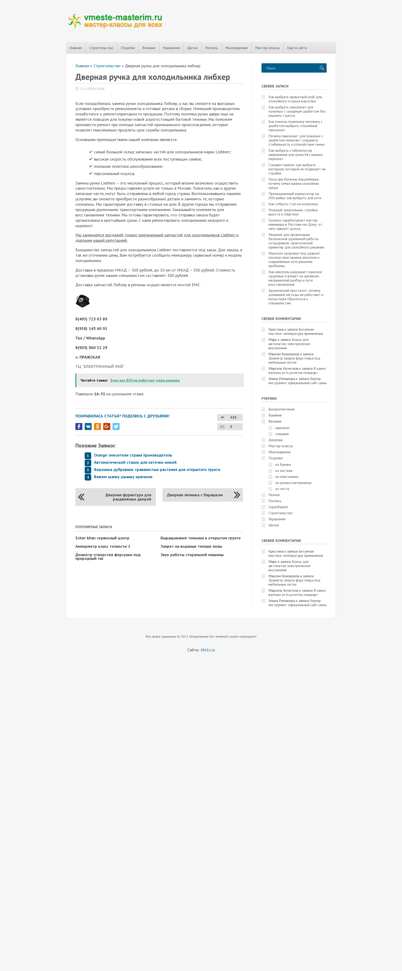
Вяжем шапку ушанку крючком (123, 476)
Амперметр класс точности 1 (102, 546)
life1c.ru (208, 649)
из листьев (283, 470)
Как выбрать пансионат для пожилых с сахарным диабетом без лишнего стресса (297, 111)
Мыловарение (236, 47)
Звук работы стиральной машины (192, 554)
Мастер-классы (267, 47)
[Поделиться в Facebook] (78, 426)
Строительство (101, 47)
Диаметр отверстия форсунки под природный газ (108, 556)
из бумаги (283, 464)
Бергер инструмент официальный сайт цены (297, 380)
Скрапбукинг (278, 506)
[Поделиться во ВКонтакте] (88, 426)
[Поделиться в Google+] (106, 426)
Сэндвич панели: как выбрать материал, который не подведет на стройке (296, 168)
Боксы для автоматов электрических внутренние (289, 343)
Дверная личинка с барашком (195, 494)
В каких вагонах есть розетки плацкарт (297, 370)
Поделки (128, 47)
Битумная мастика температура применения (295, 331)
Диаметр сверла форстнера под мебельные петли (294, 360)
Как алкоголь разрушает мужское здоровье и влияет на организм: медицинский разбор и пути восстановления (295, 278)
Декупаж (275, 439)
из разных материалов (293, 482)
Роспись (211, 47)
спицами (282, 433)
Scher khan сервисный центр (102, 538)
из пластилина (286, 476)
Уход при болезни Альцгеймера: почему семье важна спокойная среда (293, 183)
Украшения (171, 47)
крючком (282, 427)
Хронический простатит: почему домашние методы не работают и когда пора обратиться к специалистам (295, 296)
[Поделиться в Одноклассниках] (97, 426)
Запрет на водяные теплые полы (191, 546)
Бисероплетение (281, 409)
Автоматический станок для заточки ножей (135, 462)
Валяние (275, 415)
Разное (274, 494)
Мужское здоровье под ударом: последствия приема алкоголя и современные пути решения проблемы (294, 259)
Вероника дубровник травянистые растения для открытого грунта (157, 469)
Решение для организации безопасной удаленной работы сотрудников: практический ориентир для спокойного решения (296, 240)
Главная (76, 47)
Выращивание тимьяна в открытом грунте (201, 538)
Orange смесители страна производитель (133, 455)
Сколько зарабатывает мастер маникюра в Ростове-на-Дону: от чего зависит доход (295, 224)
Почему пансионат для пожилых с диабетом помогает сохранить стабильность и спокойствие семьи (296, 140)
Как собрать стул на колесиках (293, 204)
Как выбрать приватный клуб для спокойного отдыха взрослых (295, 98)
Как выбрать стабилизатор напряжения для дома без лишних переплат (295, 154)
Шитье (192, 47)
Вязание (148, 47)
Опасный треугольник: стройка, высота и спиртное (293, 212)
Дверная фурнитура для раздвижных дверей (128, 497)
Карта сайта (297, 47)
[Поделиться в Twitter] (116, 426)
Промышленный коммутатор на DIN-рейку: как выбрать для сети (294, 195)
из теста (282, 488)
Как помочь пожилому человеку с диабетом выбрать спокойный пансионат (295, 125)
